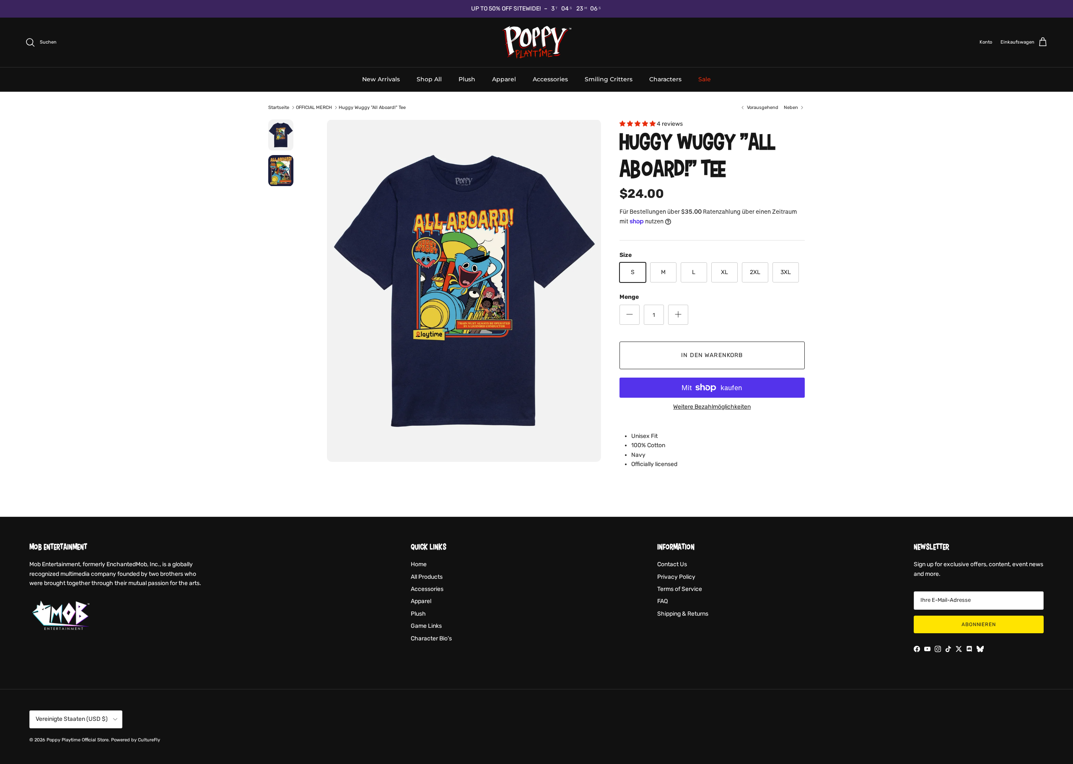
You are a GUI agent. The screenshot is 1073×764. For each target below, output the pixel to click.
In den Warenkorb (712, 355)
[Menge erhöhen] (678, 315)
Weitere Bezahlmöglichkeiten (712, 407)
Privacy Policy (676, 576)
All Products (427, 576)
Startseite (278, 107)
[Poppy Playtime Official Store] (536, 42)
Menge (629, 296)
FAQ (662, 601)
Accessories (550, 79)
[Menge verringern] (629, 315)
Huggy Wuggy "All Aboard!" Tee (372, 107)
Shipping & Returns (682, 613)
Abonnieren (979, 624)
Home (419, 564)
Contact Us (672, 564)
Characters (665, 79)
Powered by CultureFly (135, 740)
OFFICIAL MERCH (314, 107)
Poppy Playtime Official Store (78, 740)
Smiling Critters (608, 79)
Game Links (426, 625)
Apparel (504, 79)
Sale (704, 79)
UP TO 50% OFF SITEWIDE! (506, 8)
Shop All (429, 79)
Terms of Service (679, 589)
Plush (467, 79)
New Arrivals (381, 79)
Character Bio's (431, 638)
